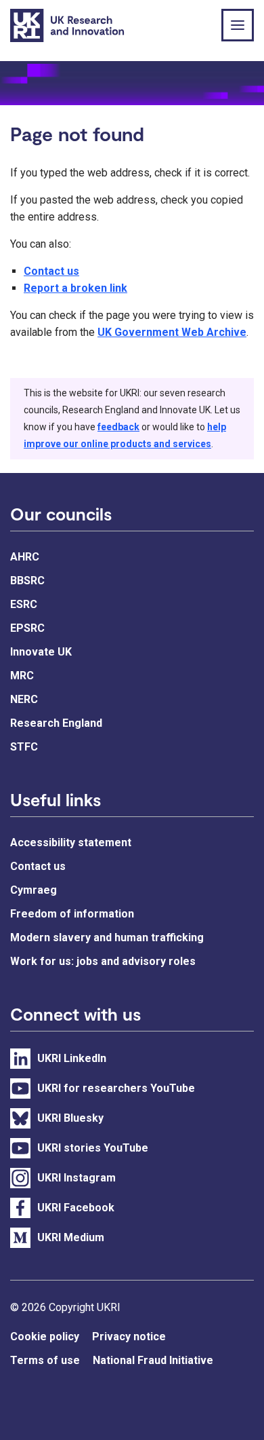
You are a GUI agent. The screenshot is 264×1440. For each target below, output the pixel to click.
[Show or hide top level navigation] (237, 25)
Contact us (51, 271)
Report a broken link (75, 288)
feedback (118, 426)
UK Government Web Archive (171, 332)
